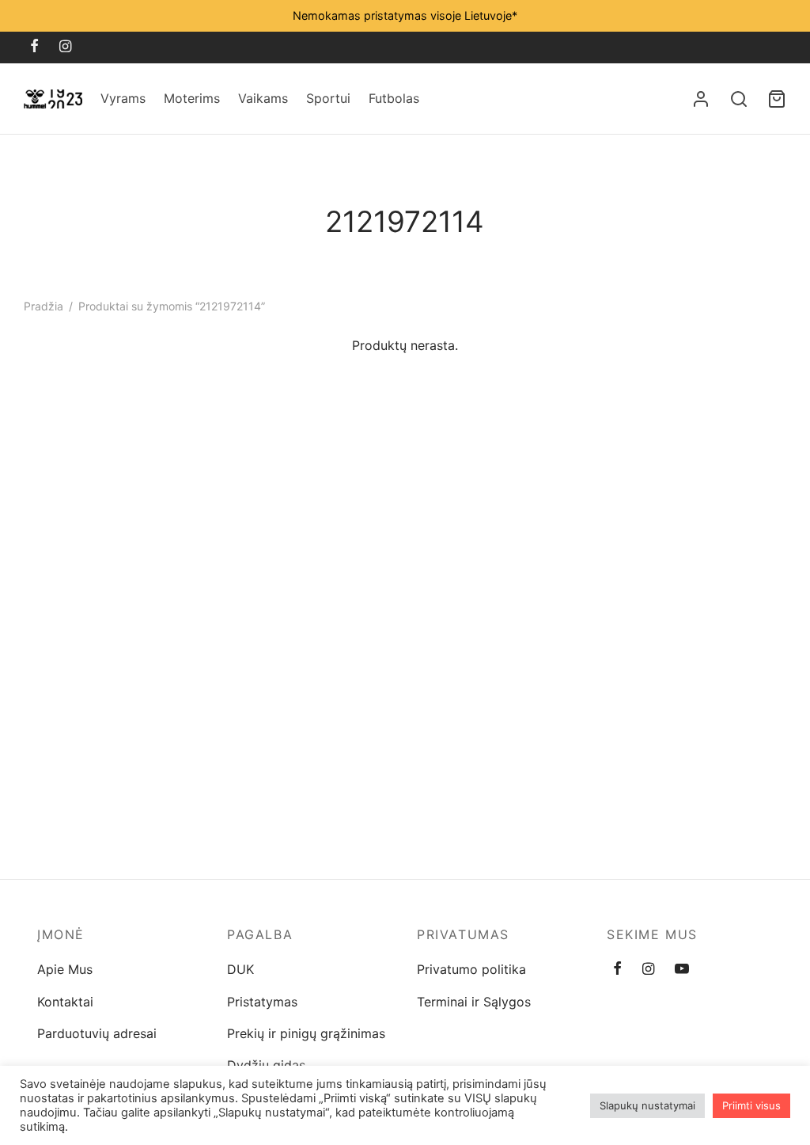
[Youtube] (681, 969)
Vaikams (263, 98)
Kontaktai (65, 1002)
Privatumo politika (471, 969)
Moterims (192, 98)
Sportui (328, 98)
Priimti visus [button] (751, 1105)
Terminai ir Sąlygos (474, 1002)
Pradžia (43, 306)
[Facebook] (34, 47)
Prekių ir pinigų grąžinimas (306, 1033)
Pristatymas (262, 1002)
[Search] (738, 98)
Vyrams (123, 98)
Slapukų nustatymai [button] (647, 1105)
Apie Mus (65, 969)
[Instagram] (65, 47)
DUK (240, 969)
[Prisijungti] (700, 98)
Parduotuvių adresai (97, 1033)
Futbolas (394, 98)
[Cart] (776, 98)
